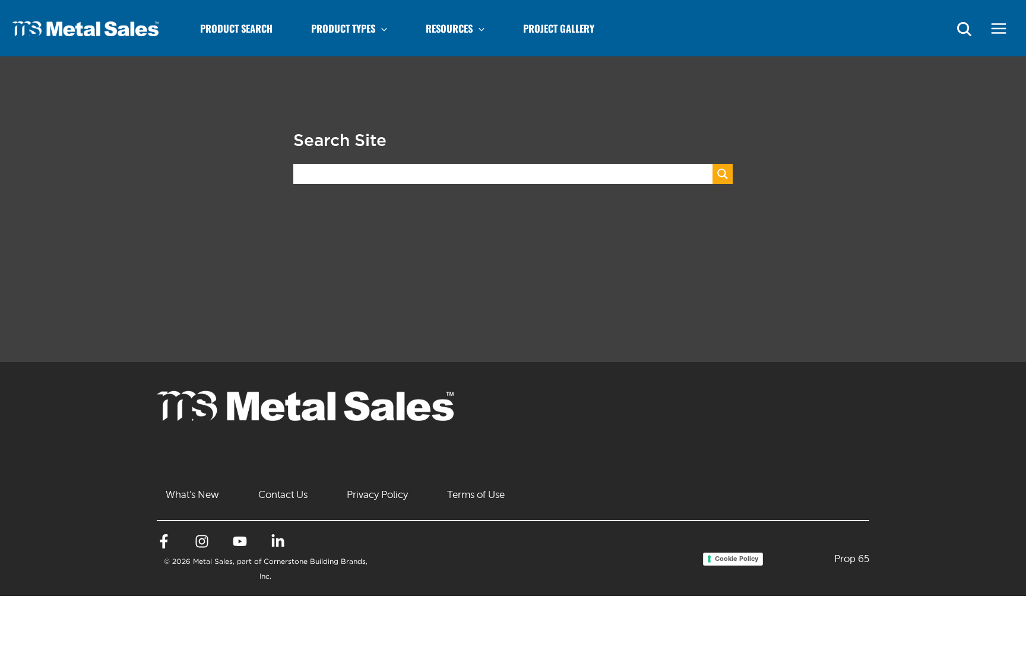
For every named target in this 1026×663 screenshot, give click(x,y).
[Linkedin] (278, 541)
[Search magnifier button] (722, 174)
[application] (381, 28)
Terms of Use (476, 494)
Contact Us (283, 494)
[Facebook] (164, 541)
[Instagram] (202, 541)
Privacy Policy (377, 494)
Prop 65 (851, 558)
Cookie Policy (736, 558)
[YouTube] (240, 541)
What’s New (192, 494)
